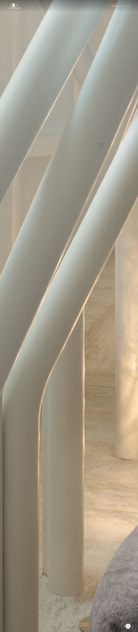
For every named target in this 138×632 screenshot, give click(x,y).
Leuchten (115, 6)
